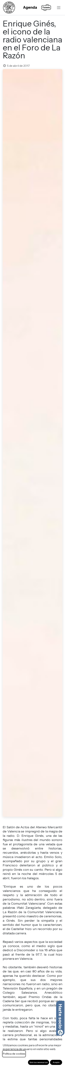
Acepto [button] (56, 1062)
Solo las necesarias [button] (38, 1062)
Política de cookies (14, 1053)
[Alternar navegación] (58, 7)
